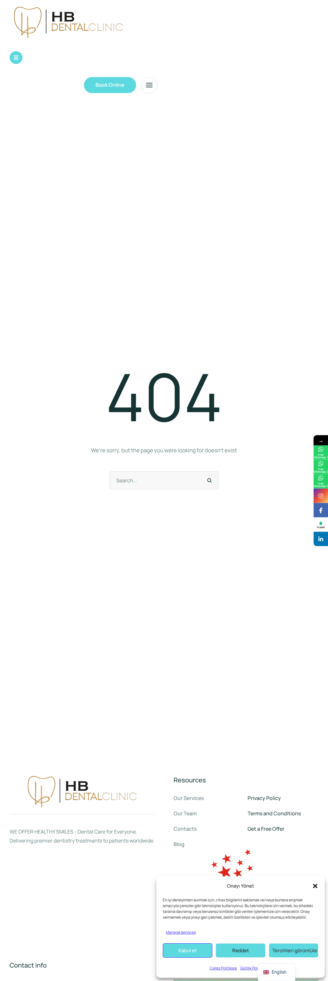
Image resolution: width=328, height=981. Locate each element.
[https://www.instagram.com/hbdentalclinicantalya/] (321, 495)
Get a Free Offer (266, 828)
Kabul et (187, 950)
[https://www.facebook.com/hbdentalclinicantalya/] (321, 510)
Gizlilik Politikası (254, 968)
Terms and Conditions (274, 813)
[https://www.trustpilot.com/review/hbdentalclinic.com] (321, 524)
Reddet (240, 950)
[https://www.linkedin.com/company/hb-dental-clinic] (321, 539)
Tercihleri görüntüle (294, 950)
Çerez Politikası (223, 968)
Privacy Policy (264, 798)
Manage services (181, 932)
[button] (315, 886)
